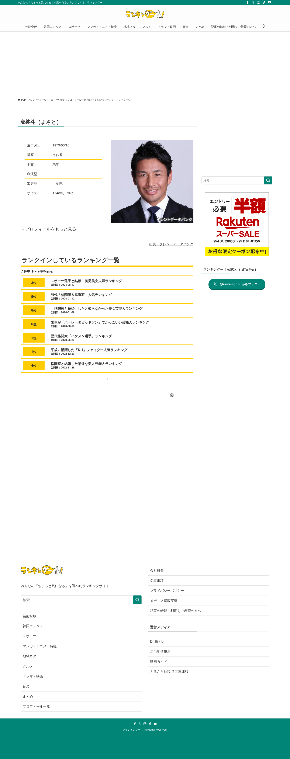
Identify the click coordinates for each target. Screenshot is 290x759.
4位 (34, 365)
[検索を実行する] (268, 180)
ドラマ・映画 (33, 676)
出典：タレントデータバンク (171, 244)
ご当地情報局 (160, 651)
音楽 (26, 686)
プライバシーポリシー (167, 590)
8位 (34, 310)
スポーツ (29, 635)
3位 (34, 282)
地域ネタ (29, 656)
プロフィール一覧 (36, 706)
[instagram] (258, 2)
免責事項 (157, 580)
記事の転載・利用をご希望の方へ (175, 610)
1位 (34, 337)
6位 (34, 324)
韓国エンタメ (33, 625)
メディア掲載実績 (163, 600)
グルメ (28, 666)
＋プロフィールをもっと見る (48, 229)
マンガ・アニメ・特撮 (40, 646)
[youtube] (269, 2)
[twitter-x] (253, 2)
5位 (34, 296)
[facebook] (247, 2)
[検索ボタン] (263, 26)
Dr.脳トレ (157, 641)
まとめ (28, 696)
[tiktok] (264, 2)
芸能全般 (29, 615)
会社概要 (157, 570)
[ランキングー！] (145, 14)
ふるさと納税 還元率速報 (169, 671)
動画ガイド (158, 661)
